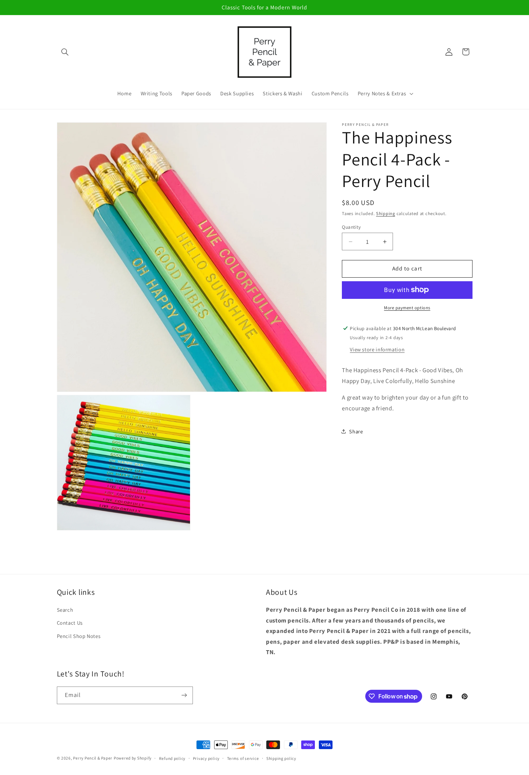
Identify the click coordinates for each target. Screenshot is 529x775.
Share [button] (356, 431)
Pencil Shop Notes (79, 636)
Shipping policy (281, 758)
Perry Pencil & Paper (92, 758)
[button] (65, 52)
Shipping (385, 213)
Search (65, 609)
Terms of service (243, 758)
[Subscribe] (184, 695)
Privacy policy (206, 758)
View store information (377, 349)
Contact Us (70, 622)
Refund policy (172, 758)
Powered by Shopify (133, 758)
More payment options (407, 308)
